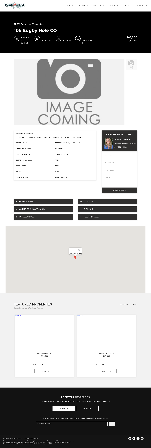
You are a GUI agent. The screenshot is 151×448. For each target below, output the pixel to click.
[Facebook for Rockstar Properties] (133, 438)
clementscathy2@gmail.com (125, 143)
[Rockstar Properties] (142, 438)
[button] (69, 6)
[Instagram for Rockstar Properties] (129, 438)
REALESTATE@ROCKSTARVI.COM (98, 401)
